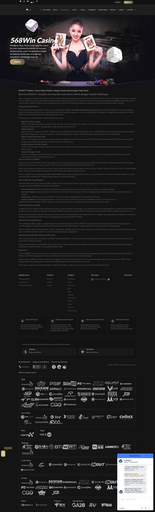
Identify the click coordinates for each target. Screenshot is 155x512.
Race (74, 10)
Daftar (128, 2)
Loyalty (49, 282)
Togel (83, 10)
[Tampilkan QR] (108, 279)
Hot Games (46, 10)
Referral (49, 285)
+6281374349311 (100, 279)
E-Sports (130, 10)
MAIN (17, 61)
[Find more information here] (135, 482)
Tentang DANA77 (24, 279)
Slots (55, 10)
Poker (121, 10)
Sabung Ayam (72, 310)
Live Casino (65, 10)
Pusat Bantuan (23, 282)
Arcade (113, 10)
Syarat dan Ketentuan (26, 285)
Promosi (49, 279)
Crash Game (103, 10)
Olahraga (92, 10)
